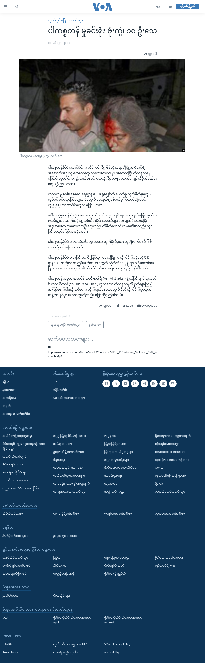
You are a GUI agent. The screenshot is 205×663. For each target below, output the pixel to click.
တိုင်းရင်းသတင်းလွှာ (167, 443)
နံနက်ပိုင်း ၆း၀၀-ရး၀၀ (15, 535)
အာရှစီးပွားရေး (113, 475)
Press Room (10, 652)
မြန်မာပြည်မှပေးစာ (115, 443)
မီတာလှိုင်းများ (61, 595)
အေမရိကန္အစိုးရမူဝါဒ (65, 652)
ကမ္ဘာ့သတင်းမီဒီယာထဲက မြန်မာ (21, 488)
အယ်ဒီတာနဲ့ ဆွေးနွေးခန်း (17, 435)
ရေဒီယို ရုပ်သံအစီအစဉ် (16, 565)
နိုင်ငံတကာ (8, 389)
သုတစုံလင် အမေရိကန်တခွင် (172, 459)
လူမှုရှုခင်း (110, 435)
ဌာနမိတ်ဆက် (10, 595)
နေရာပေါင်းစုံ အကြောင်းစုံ (170, 475)
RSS (55, 381)
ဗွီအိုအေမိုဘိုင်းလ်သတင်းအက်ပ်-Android (123, 620)
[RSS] (154, 383)
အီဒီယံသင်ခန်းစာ (12, 513)
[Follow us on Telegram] (144, 383)
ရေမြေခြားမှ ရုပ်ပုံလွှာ (116, 557)
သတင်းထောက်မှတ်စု (15, 480)
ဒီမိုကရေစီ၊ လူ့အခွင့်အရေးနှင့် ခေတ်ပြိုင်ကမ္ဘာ (23, 446)
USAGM (7, 644)
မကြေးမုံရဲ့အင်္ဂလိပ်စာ (66, 513)
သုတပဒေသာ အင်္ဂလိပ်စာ (170, 513)
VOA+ (6, 617)
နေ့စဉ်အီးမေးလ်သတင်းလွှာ (68, 397)
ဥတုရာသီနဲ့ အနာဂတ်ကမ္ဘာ (68, 451)
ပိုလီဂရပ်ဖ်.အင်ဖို (114, 565)
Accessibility (111, 652)
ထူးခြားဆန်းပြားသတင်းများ (69, 491)
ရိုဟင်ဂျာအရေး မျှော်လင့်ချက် (173, 435)
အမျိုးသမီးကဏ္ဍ (114, 491)
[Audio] (158, 7)
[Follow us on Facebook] (106, 383)
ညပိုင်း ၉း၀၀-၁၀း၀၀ (65, 535)
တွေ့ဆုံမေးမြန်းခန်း (64, 573)
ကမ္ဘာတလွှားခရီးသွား (116, 459)
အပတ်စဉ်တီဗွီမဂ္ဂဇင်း (14, 573)
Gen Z (159, 467)
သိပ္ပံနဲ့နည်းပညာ (62, 443)
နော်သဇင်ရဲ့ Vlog (165, 565)
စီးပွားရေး (59, 459)
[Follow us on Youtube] (125, 383)
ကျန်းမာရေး (111, 483)
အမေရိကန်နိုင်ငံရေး (14, 472)
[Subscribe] (173, 383)
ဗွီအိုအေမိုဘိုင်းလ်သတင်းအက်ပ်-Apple (72, 620)
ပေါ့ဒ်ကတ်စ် (59, 389)
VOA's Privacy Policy (117, 644)
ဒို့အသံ (159, 483)
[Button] (150, 54)
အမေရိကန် (9, 397)
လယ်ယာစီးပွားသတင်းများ (69, 475)
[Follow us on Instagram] (135, 383)
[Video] (170, 7)
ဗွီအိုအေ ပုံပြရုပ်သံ (115, 573)
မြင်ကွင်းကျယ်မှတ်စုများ (118, 451)
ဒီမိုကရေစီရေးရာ (12, 464)
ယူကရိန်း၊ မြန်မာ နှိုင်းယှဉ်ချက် (71, 483)
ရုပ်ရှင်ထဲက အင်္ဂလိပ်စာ (118, 513)
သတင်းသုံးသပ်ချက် (14, 456)
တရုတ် (6, 405)
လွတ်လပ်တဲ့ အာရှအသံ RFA (70, 644)
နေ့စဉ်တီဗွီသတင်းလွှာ (15, 557)
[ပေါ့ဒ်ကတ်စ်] (163, 383)
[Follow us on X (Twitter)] (116, 383)
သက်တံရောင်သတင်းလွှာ (170, 491)
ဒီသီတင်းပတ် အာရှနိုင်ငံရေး (120, 467)
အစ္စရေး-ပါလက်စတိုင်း (16, 413)
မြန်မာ (5, 381)
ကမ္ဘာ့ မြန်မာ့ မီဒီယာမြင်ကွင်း (69, 435)
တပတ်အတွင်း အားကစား (68, 467)
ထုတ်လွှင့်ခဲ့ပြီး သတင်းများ (66, 20)
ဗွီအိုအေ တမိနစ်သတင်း (169, 557)
